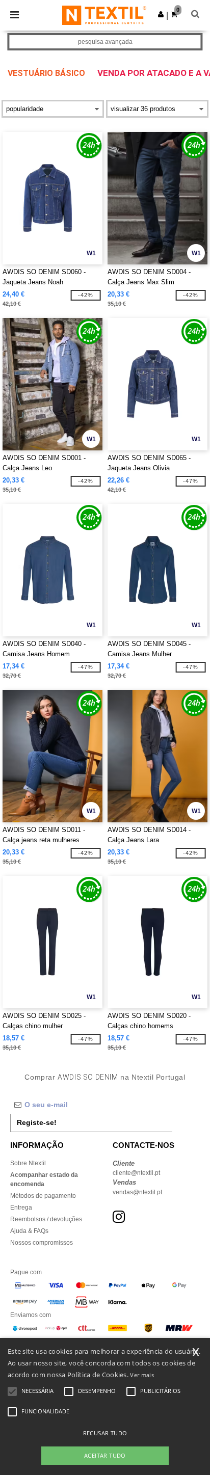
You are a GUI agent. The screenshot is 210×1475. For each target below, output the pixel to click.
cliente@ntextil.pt (136, 1172)
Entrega (21, 1207)
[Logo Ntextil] (104, 15)
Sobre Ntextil (28, 1163)
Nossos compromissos (41, 1242)
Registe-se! (37, 1122)
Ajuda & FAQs (29, 1231)
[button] (161, 14)
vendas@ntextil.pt (137, 1192)
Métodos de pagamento (43, 1195)
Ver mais (141, 1375)
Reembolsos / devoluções (46, 1219)
